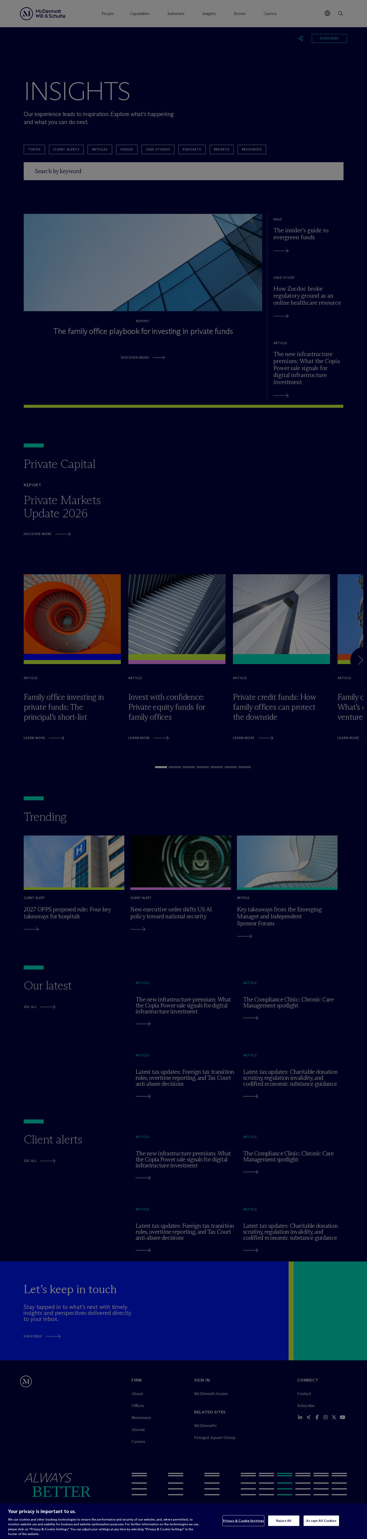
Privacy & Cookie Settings (243, 1521)
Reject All (283, 1521)
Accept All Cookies (321, 1521)
